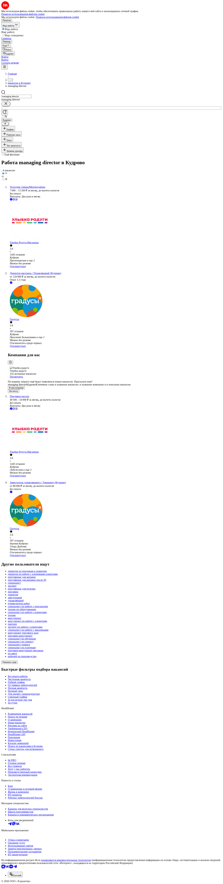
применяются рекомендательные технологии (66, 860)
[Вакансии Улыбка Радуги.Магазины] (115, 221)
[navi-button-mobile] (4, 67)
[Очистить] (5, 103)
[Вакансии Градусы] (115, 301)
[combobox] (16, 96)
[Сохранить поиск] (4, 112)
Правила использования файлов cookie (57, 17)
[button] (4, 57)
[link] (6, 49)
